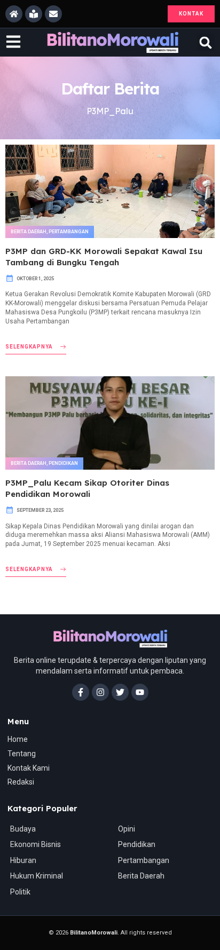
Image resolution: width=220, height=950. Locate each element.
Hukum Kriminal (36, 876)
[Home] (13, 13)
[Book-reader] (33, 13)
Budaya (23, 829)
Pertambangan (69, 231)
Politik (20, 892)
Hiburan (23, 860)
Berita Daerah (28, 231)
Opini (126, 829)
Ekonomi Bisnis (35, 844)
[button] (206, 42)
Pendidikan (63, 463)
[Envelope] (53, 13)
